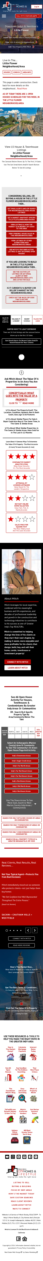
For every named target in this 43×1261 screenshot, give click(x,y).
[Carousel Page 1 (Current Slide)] (7, 930)
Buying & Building (21, 1186)
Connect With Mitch (17, 662)
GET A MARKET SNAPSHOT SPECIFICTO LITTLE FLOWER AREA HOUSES (22, 218)
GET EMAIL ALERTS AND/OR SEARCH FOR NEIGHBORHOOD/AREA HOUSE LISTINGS (21, 210)
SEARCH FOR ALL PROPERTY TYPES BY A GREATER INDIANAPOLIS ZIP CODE (21, 840)
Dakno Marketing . (31, 1252)
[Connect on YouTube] (7, 1157)
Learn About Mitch (18, 667)
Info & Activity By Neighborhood (19, 42)
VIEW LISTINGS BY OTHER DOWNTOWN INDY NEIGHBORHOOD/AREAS (21, 242)
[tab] (5, 320)
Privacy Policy (21, 1248)
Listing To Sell (21, 1182)
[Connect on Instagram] (13, 1157)
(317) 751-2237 (13, 1223)
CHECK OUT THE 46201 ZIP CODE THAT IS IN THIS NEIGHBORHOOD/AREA (21, 299)
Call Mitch (26, 16)
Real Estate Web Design (13, 1252)
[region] (21, 896)
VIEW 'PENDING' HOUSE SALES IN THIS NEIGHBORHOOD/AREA (21, 234)
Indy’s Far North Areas (21, 766)
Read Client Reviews (21, 1201)
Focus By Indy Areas (21, 1190)
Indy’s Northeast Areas (21, 791)
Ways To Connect (21, 1209)
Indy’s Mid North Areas (21, 786)
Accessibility (31, 1248)
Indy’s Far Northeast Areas (21, 771)
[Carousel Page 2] (10, 930)
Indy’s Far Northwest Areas (21, 776)
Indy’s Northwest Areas (21, 781)
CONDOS (16, 72)
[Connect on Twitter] (36, 1157)
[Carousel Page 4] (17, 930)
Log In (36, 6)
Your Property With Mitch (19, 47)
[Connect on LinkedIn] (19, 1157)
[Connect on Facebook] (30, 1157)
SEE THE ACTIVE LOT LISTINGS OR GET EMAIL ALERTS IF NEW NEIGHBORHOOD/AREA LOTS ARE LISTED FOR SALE (21, 276)
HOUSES (7, 72)
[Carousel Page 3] (14, 930)
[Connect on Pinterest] (24, 1157)
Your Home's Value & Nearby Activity (20, 37)
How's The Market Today (21, 1194)
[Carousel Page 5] (21, 930)
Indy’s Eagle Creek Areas (21, 761)
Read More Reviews (21, 945)
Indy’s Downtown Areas (21, 756)
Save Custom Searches (21, 1197)
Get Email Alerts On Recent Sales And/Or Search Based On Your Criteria (21, 341)
